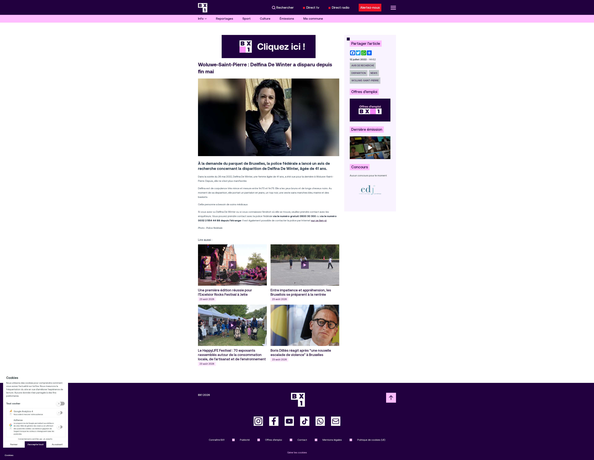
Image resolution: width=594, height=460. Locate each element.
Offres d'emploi (273, 440)
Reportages (224, 18)
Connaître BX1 (216, 440)
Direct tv (312, 7)
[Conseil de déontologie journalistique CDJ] (370, 190)
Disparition (358, 73)
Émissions (287, 18)
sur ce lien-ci (319, 220)
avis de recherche (362, 65)
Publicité (245, 440)
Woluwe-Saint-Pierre (365, 80)
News (373, 73)
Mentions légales (332, 440)
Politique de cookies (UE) (371, 440)
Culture (265, 18)
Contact (302, 440)
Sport (246, 18)
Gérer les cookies (297, 452)
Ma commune (313, 18)
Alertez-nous (370, 7)
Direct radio (340, 7)
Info (201, 18)
